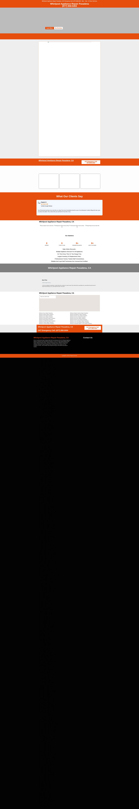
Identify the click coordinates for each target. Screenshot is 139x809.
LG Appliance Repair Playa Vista (45, 717)
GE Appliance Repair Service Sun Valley (47, 732)
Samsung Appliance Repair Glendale (46, 674)
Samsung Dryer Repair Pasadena (46, 407)
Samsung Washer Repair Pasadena (46, 652)
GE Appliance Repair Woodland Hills (46, 601)
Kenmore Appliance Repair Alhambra (46, 373)
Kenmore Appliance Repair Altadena (46, 383)
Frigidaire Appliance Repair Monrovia (46, 657)
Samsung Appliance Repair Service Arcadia (48, 754)
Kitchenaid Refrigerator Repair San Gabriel (48, 588)
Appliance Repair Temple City (45, 634)
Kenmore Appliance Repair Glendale (46, 498)
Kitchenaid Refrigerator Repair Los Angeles (48, 587)
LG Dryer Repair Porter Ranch (45, 593)
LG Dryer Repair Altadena (44, 443)
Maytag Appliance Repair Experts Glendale (48, 566)
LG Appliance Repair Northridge (45, 529)
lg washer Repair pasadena (44, 388)
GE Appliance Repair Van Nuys (45, 558)
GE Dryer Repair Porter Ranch (45, 595)
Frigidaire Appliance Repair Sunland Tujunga (48, 552)
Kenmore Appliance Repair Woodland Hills (47, 691)
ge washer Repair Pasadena (44, 394)
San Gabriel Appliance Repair (45, 503)
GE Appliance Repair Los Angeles (46, 371)
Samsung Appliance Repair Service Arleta (47, 746)
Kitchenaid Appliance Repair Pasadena (47, 379)
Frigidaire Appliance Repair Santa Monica (47, 631)
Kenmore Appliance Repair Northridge (47, 528)
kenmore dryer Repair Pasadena (45, 412)
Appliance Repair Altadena (44, 418)
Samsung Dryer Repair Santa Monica (46, 613)
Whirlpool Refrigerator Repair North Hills (47, 621)
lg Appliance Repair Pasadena (45, 400)
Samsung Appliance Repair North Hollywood (48, 776)
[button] (41, 283)
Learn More (49, 28)
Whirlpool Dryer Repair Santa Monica (46, 618)
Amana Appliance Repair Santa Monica (47, 648)
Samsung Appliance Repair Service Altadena (48, 747)
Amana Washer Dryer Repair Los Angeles (47, 369)
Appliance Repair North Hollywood (46, 635)
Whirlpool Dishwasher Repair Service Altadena (48, 760)
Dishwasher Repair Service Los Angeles (47, 756)
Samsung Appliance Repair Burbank (46, 484)
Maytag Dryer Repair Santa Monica (46, 610)
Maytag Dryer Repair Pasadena (45, 441)
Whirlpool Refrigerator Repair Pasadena (47, 623)
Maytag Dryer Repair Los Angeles (46, 580)
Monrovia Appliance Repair (44, 643)
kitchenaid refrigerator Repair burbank (47, 415)
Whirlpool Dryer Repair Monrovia (46, 617)
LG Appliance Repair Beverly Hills (46, 790)
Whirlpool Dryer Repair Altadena (45, 460)
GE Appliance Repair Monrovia (45, 602)
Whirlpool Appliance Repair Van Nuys (46, 742)
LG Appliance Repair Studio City (45, 546)
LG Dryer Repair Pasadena (44, 592)
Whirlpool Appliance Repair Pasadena (46, 384)
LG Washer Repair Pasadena (45, 656)
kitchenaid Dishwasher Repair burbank (47, 420)
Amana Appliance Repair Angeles (46, 803)
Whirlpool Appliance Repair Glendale (46, 709)
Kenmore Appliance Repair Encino (46, 692)
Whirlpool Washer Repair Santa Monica (47, 608)
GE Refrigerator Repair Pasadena (46, 784)
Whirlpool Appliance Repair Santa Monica (47, 512)
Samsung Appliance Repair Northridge (47, 535)
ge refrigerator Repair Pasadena (45, 395)
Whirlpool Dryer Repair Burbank (45, 435)
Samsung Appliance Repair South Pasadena (48, 792)
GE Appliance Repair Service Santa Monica (48, 733)
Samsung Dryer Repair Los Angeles (46, 582)
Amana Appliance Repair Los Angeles (46, 673)
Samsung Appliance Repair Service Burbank (48, 749)
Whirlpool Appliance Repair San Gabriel (47, 507)
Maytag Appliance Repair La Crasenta (47, 687)
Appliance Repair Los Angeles (45, 793)
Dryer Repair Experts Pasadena (45, 571)
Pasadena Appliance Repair (44, 649)
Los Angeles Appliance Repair (45, 670)
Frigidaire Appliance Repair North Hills (47, 550)
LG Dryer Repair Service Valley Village (47, 736)
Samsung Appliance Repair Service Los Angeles (49, 724)
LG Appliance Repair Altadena (45, 424)
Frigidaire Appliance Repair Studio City (47, 553)
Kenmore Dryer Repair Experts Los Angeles (48, 574)
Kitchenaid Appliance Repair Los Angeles (47, 681)
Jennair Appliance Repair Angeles (46, 807)
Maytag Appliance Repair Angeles (46, 805)
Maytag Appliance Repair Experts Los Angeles (48, 565)
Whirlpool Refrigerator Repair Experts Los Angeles (49, 575)
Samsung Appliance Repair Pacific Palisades (48, 766)
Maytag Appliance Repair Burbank (46, 698)
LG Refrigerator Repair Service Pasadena (47, 721)
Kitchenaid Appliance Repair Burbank (46, 377)
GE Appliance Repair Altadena (45, 421)
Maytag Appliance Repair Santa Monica (47, 642)
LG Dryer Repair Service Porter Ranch (47, 739)
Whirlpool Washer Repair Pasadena (46, 609)
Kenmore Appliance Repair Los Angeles (47, 374)
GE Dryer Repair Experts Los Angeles (46, 572)
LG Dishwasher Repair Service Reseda (47, 758)
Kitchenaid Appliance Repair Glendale (47, 495)
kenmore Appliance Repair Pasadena (46, 409)
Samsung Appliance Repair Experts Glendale (48, 567)
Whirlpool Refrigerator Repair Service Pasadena (49, 723)
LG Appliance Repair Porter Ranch (46, 532)
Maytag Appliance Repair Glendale (46, 497)
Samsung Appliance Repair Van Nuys (46, 743)
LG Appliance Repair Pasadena (45, 365)
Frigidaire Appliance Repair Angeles (46, 802)
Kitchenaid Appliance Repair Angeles (46, 806)
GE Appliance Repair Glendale (45, 493)
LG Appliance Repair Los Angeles (46, 361)
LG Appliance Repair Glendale (45, 492)
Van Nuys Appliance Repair (44, 678)
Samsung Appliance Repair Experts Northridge (48, 562)
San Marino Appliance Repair (45, 584)
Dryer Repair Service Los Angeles (46, 734)
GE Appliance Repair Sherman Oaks (46, 559)
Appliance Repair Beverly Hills (45, 639)
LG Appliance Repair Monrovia (45, 605)
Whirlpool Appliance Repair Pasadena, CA (56, 160)
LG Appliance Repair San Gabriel (45, 505)
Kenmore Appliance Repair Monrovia (46, 638)
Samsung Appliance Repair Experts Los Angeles (49, 563)
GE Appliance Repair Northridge (45, 555)
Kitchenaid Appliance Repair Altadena (47, 446)
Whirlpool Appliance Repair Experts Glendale (48, 569)
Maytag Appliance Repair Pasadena (46, 438)
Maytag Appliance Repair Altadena (46, 382)
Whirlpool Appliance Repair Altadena (46, 422)
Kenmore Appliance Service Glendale (46, 520)
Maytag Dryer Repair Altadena (45, 417)
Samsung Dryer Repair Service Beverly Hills (48, 737)
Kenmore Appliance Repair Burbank (46, 696)
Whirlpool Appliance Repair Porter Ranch (47, 510)
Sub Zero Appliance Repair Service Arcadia (48, 750)
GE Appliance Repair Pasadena (45, 378)
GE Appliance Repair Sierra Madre (46, 604)
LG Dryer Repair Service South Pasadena (47, 738)
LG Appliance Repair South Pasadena (46, 548)
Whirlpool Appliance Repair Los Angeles (47, 508)
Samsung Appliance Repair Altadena (46, 425)
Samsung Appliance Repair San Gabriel (47, 506)
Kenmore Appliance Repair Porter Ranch (47, 525)
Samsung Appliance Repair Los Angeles (47, 625)
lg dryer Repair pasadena (44, 387)
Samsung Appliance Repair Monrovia (46, 646)
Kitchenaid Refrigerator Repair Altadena (47, 448)
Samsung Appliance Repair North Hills (47, 537)
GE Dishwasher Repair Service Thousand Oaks (48, 759)
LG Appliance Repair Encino (44, 488)
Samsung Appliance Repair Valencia (46, 779)
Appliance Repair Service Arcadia (46, 751)
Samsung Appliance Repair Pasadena (46, 405)
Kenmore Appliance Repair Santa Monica (47, 629)
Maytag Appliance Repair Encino (45, 672)
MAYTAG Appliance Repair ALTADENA (47, 398)
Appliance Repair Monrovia (44, 630)
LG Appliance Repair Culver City (45, 362)
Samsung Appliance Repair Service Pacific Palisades (50, 728)
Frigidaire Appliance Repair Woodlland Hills (48, 554)
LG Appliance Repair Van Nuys (45, 741)
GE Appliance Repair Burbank (45, 494)
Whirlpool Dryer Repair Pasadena (46, 619)
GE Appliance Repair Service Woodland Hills (48, 730)
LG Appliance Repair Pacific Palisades (47, 772)
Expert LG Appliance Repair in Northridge (47, 561)
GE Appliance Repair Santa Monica (46, 366)
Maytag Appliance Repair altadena (46, 416)
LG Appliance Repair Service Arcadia (46, 755)
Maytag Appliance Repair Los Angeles (47, 685)
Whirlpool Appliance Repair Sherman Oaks (47, 511)
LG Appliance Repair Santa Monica (46, 358)
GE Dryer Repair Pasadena (44, 396)
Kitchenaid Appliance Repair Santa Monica (48, 682)
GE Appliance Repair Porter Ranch (46, 557)
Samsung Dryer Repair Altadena (45, 468)
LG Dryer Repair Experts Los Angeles (46, 570)
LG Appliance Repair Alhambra (45, 375)
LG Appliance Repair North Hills (45, 540)
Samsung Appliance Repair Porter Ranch (47, 538)
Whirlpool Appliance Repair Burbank (46, 433)
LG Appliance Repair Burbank (45, 519)
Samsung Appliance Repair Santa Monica (47, 626)
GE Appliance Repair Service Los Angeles (47, 729)
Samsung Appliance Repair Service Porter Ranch (49, 725)
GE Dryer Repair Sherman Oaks (45, 596)
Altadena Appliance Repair (44, 651)
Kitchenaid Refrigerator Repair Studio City (47, 589)
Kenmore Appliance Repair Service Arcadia (48, 753)
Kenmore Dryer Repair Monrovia (45, 599)
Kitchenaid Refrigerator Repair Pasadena (47, 591)
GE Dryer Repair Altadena (44, 431)
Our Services (58, 28)
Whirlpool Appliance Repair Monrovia (46, 644)
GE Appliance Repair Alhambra (45, 370)
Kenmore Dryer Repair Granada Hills (46, 762)
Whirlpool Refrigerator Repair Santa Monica (48, 622)
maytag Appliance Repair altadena (46, 399)
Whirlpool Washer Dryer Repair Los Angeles (48, 368)
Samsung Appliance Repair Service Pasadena (48, 726)
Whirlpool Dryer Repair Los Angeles (46, 615)
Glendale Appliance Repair (44, 707)
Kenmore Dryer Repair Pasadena (45, 454)
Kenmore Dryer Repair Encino (45, 763)
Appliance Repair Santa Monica (45, 665)
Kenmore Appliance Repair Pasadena (46, 527)
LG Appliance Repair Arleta (44, 480)
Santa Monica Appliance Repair (45, 660)
